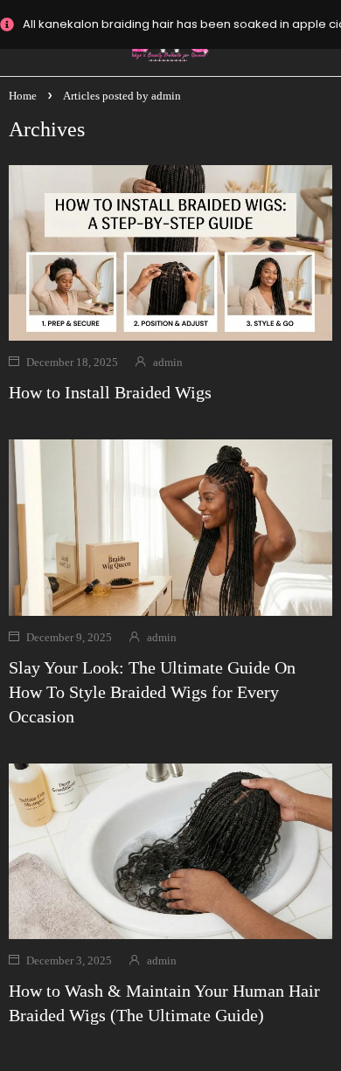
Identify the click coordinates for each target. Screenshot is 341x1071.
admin (168, 362)
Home (23, 95)
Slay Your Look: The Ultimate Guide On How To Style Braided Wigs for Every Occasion (152, 692)
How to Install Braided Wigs (110, 392)
